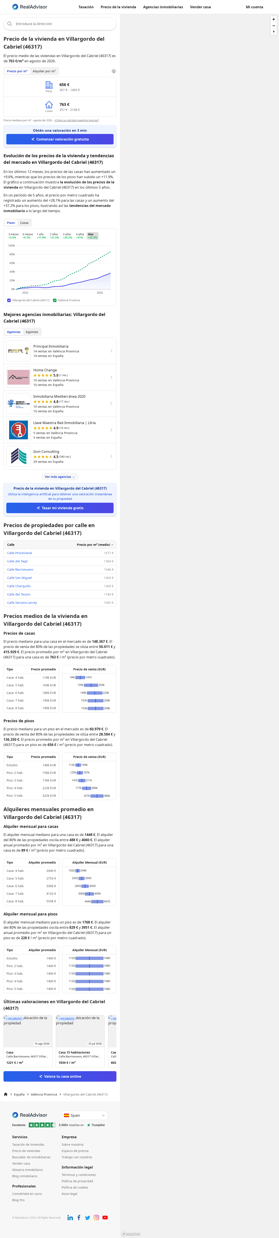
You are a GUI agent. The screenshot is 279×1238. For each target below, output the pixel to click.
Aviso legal (69, 1194)
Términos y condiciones (79, 1175)
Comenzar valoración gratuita (62, 139)
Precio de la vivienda (118, 7)
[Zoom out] (273, 25)
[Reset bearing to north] (273, 32)
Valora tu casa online (62, 1076)
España (19, 1094)
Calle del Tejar (17, 561)
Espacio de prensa (75, 1151)
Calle (10, 545)
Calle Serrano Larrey (22, 602)
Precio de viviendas (26, 1151)
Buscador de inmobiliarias (31, 1157)
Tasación (86, 7)
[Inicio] (5, 1094)
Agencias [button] (13, 332)
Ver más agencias (60, 477)
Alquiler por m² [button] (44, 71)
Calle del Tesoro (18, 594)
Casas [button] (24, 223)
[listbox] (60, 1041)
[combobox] (59, 23)
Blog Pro (18, 1200)
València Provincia (44, 1094)
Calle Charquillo (19, 586)
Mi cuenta (254, 7)
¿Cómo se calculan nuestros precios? (76, 120)
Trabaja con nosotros (77, 1157)
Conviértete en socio (27, 1194)
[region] (199, 626)
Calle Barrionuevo (20, 569)
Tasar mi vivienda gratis (62, 508)
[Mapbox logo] (130, 1234)
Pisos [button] (11, 223)
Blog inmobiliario (24, 1176)
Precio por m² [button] (17, 71)
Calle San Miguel (19, 578)
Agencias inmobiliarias (163, 7)
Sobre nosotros (73, 1144)
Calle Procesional (19, 553)
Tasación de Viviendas (28, 1144)
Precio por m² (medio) (93, 545)
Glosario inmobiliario (27, 1170)
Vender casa (200, 7)
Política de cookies (75, 1187)
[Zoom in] (273, 19)
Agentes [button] (32, 332)
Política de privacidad (77, 1181)
